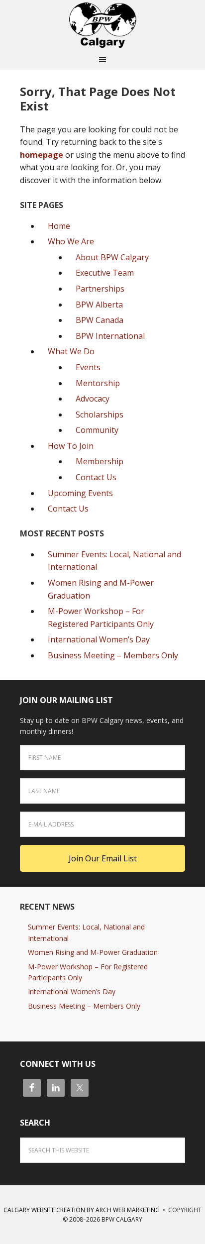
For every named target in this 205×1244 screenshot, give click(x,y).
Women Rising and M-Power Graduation (93, 952)
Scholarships (99, 414)
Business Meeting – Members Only (113, 655)
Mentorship (98, 383)
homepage (41, 154)
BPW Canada (99, 319)
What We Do (71, 351)
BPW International (110, 335)
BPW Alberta (99, 304)
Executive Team (105, 272)
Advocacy (92, 398)
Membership (99, 461)
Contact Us (96, 477)
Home (59, 225)
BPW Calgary (102, 25)
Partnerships (100, 288)
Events (88, 367)
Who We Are (71, 241)
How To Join (71, 445)
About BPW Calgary (112, 257)
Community (97, 429)
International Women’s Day (99, 639)
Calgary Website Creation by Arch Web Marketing (81, 1210)
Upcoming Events (80, 493)
